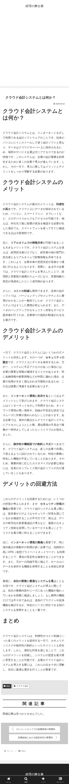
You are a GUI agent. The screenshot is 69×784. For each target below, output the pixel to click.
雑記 (8, 686)
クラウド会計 (22, 686)
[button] (62, 546)
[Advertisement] (34, 49)
